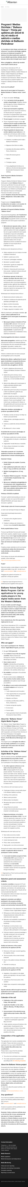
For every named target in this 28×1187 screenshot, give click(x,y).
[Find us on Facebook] (1, 1183)
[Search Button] (26, 2)
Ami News (7, 6)
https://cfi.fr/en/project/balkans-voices (11, 560)
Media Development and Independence (11, 1159)
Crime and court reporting (7, 1166)
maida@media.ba (21, 571)
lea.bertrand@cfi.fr (9, 571)
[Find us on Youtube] (6, 1183)
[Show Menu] (1, 2)
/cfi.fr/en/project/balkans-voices (15, 1091)
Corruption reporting (6, 1170)
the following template (19, 1061)
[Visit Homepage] (14, 2)
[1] (1, 581)
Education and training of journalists (10, 1168)
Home (2, 6)
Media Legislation (5, 1156)
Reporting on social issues (8, 1172)
